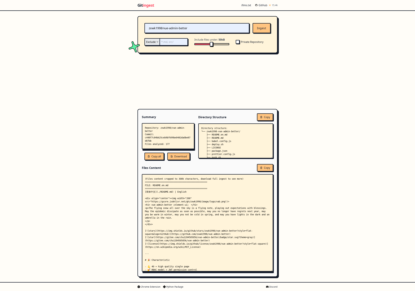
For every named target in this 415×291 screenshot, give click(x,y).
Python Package (174, 286)
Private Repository (252, 42)
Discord (273, 286)
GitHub (263, 5)
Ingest (261, 28)
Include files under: (209, 39)
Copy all (156, 156)
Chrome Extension (150, 286)
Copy (267, 117)
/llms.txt (246, 5)
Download (180, 156)
